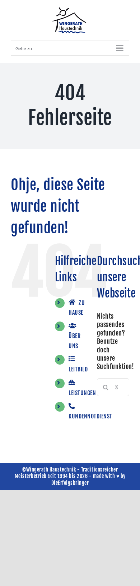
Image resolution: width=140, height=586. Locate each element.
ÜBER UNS (74, 340)
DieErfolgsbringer (70, 483)
